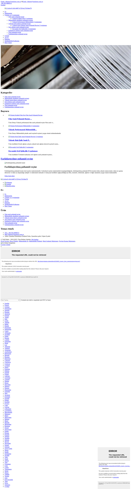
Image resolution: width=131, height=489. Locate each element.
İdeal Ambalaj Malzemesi (50, 241)
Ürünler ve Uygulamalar (12, 15)
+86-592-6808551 (6, 3)
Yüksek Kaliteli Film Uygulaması (22, 18)
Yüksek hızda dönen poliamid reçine (19, 23)
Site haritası (34, 239)
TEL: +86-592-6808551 (12, 233)
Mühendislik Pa (23, 241)
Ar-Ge (7, 37)
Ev (5, 11)
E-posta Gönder (5, 244)
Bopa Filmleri (14, 241)
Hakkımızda (8, 13)
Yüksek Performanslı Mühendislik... (22, 130)
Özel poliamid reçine (14, 32)
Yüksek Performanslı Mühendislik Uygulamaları (27, 22)
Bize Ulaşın (8, 42)
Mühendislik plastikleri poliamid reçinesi (20, 20)
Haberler (7, 39)
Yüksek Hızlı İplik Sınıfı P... (19, 140)
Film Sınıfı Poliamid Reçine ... (20, 119)
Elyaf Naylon (5, 241)
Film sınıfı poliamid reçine (16, 17)
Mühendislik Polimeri (35, 241)
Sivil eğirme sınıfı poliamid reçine (18, 27)
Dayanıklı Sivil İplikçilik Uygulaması (22, 151)
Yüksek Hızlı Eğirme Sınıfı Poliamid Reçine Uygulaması (29, 25)
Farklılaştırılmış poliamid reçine (17, 34)
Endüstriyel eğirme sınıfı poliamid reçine (20, 30)
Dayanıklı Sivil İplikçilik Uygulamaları (24, 29)
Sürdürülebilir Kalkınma (12, 41)
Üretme (7, 36)
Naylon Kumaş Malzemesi (67, 241)
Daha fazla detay (10, 176)
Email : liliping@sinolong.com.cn (11, 1)
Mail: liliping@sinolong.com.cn (14, 234)
